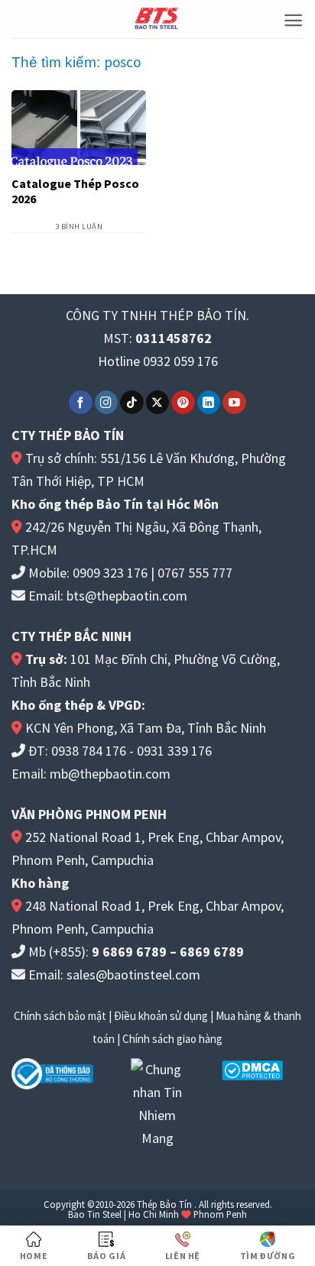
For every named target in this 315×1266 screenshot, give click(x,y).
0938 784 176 (88, 750)
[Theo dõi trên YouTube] (234, 402)
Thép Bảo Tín (164, 1204)
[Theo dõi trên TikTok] (132, 402)
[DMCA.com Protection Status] (252, 1069)
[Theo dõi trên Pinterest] (183, 402)
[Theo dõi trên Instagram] (107, 402)
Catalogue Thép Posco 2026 (75, 191)
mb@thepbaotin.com (110, 773)
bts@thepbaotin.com (127, 595)
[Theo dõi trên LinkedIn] (209, 402)
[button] (293, 20)
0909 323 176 (110, 572)
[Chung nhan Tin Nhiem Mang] (157, 1102)
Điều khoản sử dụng (161, 1016)
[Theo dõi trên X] (158, 402)
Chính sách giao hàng (172, 1038)
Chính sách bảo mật (60, 1016)
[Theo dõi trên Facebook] (81, 402)
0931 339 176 (174, 750)
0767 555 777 (195, 572)
